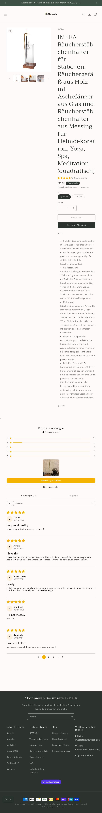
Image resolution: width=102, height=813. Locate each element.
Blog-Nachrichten (84, 755)
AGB (77, 804)
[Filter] (9, 503)
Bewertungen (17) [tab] (28, 496)
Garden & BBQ (13, 763)
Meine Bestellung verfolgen (36, 771)
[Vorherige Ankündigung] (5, 3)
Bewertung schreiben (51, 480)
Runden (80, 197)
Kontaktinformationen (47, 807)
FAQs (31, 763)
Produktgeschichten (61, 745)
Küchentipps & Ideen (61, 751)
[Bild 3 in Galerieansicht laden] (32, 78)
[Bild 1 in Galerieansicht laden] (16, 78)
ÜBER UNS (34, 733)
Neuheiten (11, 745)
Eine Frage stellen (51, 487)
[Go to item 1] (51, 467)
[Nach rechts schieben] (48, 78)
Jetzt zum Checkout (76, 225)
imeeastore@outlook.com (87, 740)
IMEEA (24, 804)
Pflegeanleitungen (60, 733)
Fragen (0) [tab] (73, 496)
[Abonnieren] (72, 716)
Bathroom (11, 769)
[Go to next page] (63, 657)
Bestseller (11, 739)
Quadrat (65, 197)
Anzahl (60, 203)
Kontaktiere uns (36, 757)
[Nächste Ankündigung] (97, 3)
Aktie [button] (62, 406)
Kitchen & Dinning (14, 757)
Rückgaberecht (35, 745)
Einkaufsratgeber (59, 739)
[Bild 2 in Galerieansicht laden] (24, 78)
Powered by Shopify (34, 804)
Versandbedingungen (38, 739)
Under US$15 (12, 751)
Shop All (10, 733)
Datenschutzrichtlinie (38, 751)
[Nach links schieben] (9, 78)
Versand (61, 187)
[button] (5, 14)
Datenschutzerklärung (65, 804)
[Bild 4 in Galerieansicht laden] (40, 78)
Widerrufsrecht (49, 804)
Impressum (61, 807)
